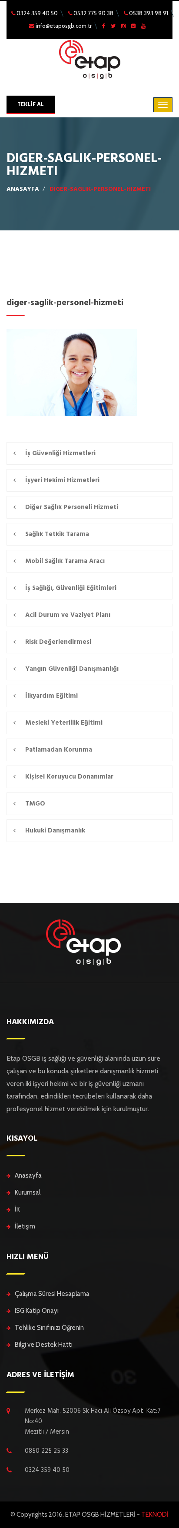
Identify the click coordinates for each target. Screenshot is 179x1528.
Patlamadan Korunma (58, 749)
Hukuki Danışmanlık (55, 830)
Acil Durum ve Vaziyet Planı (67, 614)
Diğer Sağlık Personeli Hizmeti (71, 507)
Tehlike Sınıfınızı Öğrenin (49, 1328)
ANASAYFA (23, 189)
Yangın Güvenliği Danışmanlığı (72, 668)
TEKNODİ (155, 1514)
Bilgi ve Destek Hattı (44, 1344)
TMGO (35, 803)
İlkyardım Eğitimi (51, 695)
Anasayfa (28, 1175)
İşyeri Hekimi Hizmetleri (62, 480)
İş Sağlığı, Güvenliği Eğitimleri (70, 588)
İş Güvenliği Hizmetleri (60, 453)
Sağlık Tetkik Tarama (57, 534)
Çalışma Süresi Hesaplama (52, 1294)
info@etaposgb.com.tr (63, 25)
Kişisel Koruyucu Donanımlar (69, 776)
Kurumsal (27, 1192)
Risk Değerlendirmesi (58, 641)
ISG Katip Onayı (37, 1311)
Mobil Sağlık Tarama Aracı (65, 561)
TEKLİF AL (30, 104)
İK (17, 1209)
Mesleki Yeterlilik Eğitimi (64, 722)
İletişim (25, 1226)
